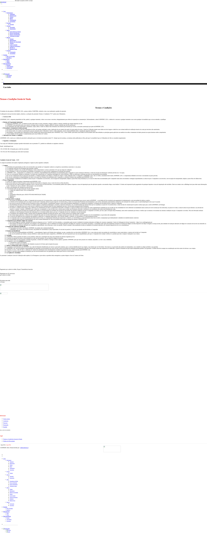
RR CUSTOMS (9, 508)
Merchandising (7, 516)
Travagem (12, 476)
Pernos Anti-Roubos (14, 484)
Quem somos (6, 419)
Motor (11, 466)
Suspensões (12, 478)
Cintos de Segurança (14, 497)
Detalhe (5, 507)
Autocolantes (8, 519)
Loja (4, 458)
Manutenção (6, 511)
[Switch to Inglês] (8, 77)
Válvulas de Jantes (13, 486)
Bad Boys (8, 510)
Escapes (8, 471)
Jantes (7, 479)
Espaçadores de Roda (14, 481)
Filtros (7, 514)
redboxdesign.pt (24, 447)
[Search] (2, 7)
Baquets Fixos (12, 500)
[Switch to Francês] (9, 75)
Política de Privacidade (9, 441)
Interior (7, 487)
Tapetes (11, 494)
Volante (11, 489)
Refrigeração (12, 463)
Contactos (5, 421)
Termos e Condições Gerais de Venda (12, 439)
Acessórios (12, 470)
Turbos (11, 465)
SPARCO (12, 499)
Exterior (8, 502)
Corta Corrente (12, 495)
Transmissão (12, 468)
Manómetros (12, 491)
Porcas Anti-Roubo (13, 482)
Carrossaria (12, 503)
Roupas (7, 517)
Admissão (12, 461)
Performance (8, 460)
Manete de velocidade (14, 492)
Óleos (7, 513)
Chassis (7, 474)
